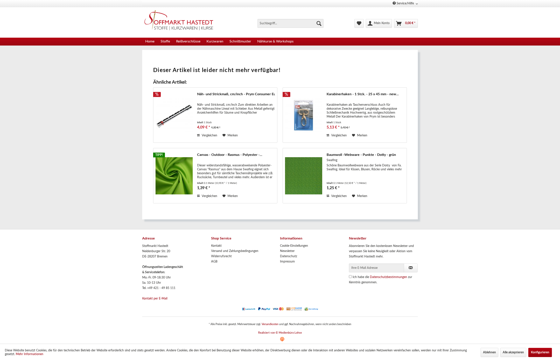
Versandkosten (270, 324)
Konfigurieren (540, 352)
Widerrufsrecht (221, 256)
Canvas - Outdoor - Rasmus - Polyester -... (229, 155)
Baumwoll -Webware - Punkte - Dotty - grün (361, 155)
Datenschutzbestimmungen (388, 277)
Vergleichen (209, 135)
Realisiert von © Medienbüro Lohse (280, 332)
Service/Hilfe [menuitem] (405, 3)
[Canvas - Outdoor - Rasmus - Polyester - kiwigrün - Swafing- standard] (174, 176)
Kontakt (216, 245)
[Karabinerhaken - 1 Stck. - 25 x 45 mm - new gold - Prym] (303, 115)
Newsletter (287, 251)
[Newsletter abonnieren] (411, 268)
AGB (214, 261)
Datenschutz (288, 256)
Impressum (287, 261)
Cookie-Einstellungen (294, 245)
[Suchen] (319, 23)
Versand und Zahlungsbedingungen (234, 251)
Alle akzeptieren (513, 352)
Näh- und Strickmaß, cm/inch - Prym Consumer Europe (236, 94)
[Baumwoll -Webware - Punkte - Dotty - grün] (303, 176)
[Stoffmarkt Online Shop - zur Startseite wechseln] (181, 21)
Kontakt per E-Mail (154, 298)
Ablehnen (489, 352)
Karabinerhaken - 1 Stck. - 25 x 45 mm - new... (363, 94)
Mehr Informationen (29, 354)
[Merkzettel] (359, 23)
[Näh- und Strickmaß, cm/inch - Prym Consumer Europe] (174, 115)
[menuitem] (290, 23)
